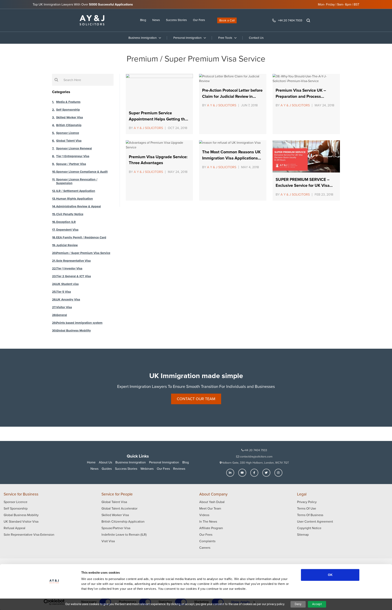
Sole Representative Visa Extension (29, 534)
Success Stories (176, 20)
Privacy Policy (307, 502)
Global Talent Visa (68, 140)
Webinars (147, 468)
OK (330, 575)
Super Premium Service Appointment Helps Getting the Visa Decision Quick (158, 119)
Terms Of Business (310, 515)
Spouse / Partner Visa (71, 164)
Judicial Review (67, 245)
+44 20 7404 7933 (290, 20)
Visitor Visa (64, 307)
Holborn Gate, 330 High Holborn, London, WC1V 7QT (255, 463)
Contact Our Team (196, 399)
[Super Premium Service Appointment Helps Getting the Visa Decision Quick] (159, 90)
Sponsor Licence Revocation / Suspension (76, 181)
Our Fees (199, 20)
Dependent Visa (67, 230)
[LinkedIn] (230, 473)
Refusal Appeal (14, 528)
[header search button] (308, 20)
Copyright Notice (309, 528)
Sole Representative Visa (73, 261)
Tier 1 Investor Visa (69, 268)
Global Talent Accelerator (119, 508)
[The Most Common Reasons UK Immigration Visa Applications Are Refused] (232, 142)
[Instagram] (278, 473)
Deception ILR (66, 222)
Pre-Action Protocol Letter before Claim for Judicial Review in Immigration (232, 96)
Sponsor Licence (67, 133)
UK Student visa (67, 284)
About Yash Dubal (212, 502)
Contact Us (256, 38)
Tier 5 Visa (63, 292)
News (156, 20)
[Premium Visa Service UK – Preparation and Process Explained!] (306, 78)
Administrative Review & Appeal (78, 206)
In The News (208, 521)
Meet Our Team (210, 508)
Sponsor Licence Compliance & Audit (82, 172)
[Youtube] (242, 473)
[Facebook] (254, 473)
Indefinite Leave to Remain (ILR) (124, 534)
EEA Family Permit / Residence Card (81, 237)
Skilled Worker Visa (69, 117)
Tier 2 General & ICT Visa (73, 276)
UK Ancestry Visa (68, 299)
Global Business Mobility (73, 330)
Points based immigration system (79, 323)
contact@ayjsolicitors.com (255, 456)
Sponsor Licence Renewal (74, 148)
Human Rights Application (74, 198)
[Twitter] (266, 473)
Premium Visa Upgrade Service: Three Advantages (158, 160)
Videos (204, 515)
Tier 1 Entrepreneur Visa (72, 156)
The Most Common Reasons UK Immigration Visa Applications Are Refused (231, 158)
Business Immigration (142, 38)
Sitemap (303, 534)
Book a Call (227, 20)
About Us (105, 462)
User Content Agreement (315, 521)
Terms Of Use (306, 508)
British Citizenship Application (123, 521)
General (61, 315)
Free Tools (225, 38)
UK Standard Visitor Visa (21, 521)
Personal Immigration (187, 38)
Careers (204, 547)
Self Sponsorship (68, 109)
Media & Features (68, 102)
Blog (143, 20)
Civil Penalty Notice (69, 214)
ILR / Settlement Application (75, 191)
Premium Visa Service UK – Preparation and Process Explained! (301, 96)
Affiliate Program (211, 528)
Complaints (207, 541)
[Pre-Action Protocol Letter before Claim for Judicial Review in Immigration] (232, 78)
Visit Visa (108, 541)
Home (91, 462)
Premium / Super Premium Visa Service (83, 253)
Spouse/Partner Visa (115, 528)
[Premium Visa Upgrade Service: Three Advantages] (159, 145)
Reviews (179, 468)
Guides (107, 468)
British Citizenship (68, 125)
